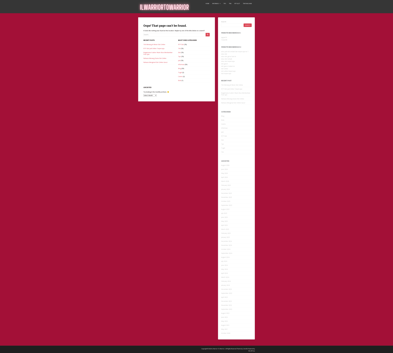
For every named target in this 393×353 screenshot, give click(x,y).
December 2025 (226, 193)
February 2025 (226, 233)
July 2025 (224, 213)
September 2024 (226, 253)
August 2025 (225, 209)
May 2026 (224, 173)
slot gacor (224, 64)
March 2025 (225, 229)
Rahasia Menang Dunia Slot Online (154, 58)
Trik (230, 3)
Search (223, 22)
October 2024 (225, 249)
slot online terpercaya (228, 71)
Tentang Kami (247, 3)
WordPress (251, 351)
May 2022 (224, 321)
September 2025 (226, 205)
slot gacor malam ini (228, 66)
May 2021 (224, 329)
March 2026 (225, 181)
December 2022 (226, 301)
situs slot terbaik (226, 59)
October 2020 (225, 333)
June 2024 (224, 265)
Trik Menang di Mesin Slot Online (154, 44)
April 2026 (224, 177)
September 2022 (226, 309)
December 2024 (226, 241)
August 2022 (225, 313)
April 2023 (224, 297)
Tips (225, 3)
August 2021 (225, 325)
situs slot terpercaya (228, 61)
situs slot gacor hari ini (228, 56)
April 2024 (224, 273)
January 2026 (225, 189)
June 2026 (224, 169)
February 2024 (226, 281)
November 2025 (226, 197)
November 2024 (226, 245)
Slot (179, 52)
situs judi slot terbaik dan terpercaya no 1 (234, 51)
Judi (179, 60)
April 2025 (224, 225)
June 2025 (224, 217)
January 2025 (225, 237)
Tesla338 (224, 40)
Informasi (215, 3)
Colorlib (245, 349)
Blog (179, 68)
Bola (179, 80)
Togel (180, 72)
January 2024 (225, 285)
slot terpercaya (226, 73)
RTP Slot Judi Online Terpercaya (153, 48)
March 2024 (225, 277)
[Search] (208, 34)
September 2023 (226, 293)
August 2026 (225, 165)
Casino (180, 76)
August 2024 (225, 257)
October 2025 (225, 201)
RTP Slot (237, 3)
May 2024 (224, 269)
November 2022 (226, 305)
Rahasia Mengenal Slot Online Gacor (155, 62)
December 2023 (226, 289)
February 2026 (226, 185)
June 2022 (224, 317)
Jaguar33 (224, 37)
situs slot (224, 54)
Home (207, 3)
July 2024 (224, 261)
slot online (224, 69)
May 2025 (224, 221)
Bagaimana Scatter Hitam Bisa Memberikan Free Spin (157, 53)
